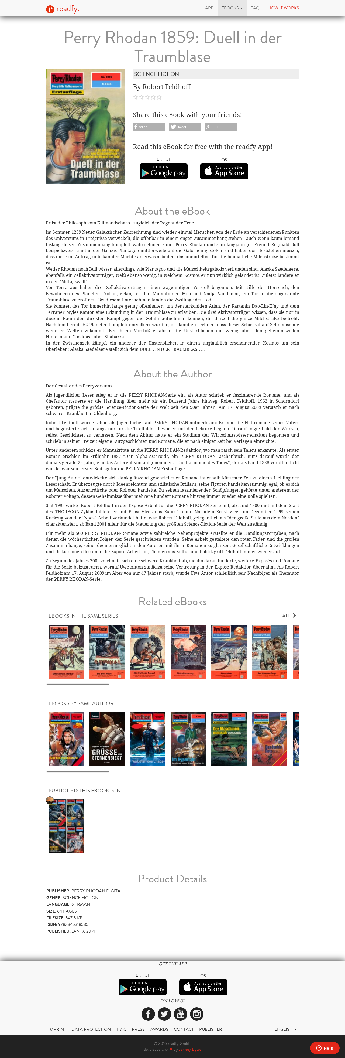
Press (138, 1029)
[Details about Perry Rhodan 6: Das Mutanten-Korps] (269, 651)
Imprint (57, 1029)
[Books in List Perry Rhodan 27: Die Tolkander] (66, 825)
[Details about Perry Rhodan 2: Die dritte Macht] (107, 651)
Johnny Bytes (190, 1049)
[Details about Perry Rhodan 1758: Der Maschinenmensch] (229, 738)
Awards (159, 1029)
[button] (232, 8)
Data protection (91, 1029)
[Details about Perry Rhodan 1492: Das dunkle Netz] (269, 738)
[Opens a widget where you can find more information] (325, 1048)
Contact (184, 1029)
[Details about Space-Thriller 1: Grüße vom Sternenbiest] (107, 738)
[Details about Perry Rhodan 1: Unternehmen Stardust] (66, 651)
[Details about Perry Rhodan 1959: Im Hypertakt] (188, 738)
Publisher (210, 1029)
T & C (121, 1029)
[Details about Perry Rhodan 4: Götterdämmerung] (188, 651)
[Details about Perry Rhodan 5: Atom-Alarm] (229, 651)
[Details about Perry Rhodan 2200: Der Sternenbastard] (66, 738)
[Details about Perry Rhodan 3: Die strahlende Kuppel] (147, 651)
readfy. (67, 8)
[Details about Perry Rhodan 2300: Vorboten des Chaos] (147, 738)
